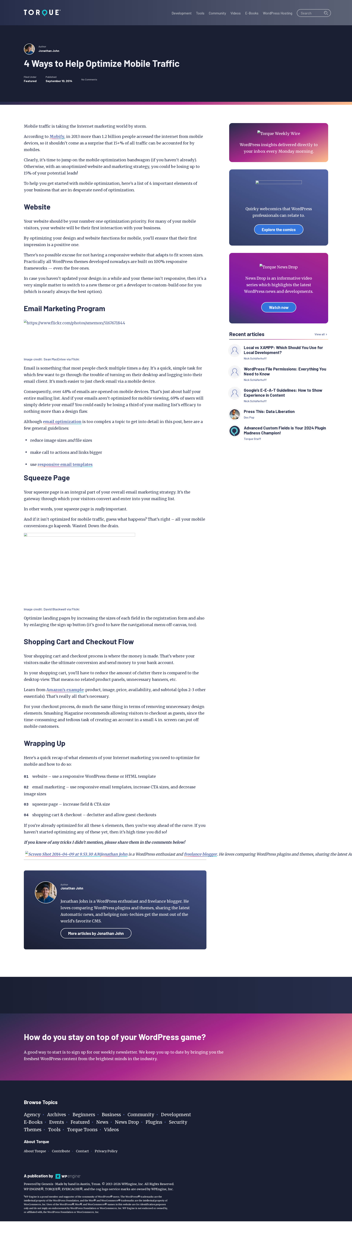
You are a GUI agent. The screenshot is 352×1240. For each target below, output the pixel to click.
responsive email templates (65, 464)
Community (141, 1114)
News (102, 1122)
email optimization (62, 421)
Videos (111, 1130)
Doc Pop (249, 417)
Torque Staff (252, 438)
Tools (54, 1130)
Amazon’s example (65, 689)
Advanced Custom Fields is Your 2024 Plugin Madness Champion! (285, 430)
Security (178, 1122)
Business (111, 1114)
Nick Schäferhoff (255, 358)
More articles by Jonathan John (96, 933)
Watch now (279, 307)
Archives (56, 1114)
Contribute (61, 1151)
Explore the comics (279, 229)
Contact (82, 1151)
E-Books (33, 1122)
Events (56, 1122)
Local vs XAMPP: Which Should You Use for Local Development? (283, 350)
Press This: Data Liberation (269, 411)
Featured (30, 81)
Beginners (84, 1114)
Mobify (57, 136)
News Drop (127, 1122)
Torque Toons (82, 1130)
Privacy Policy (106, 1151)
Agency (32, 1114)
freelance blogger (200, 854)
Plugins (154, 1122)
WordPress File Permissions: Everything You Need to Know (285, 371)
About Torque (35, 1151)
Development (176, 1114)
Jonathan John (48, 50)
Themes (32, 1130)
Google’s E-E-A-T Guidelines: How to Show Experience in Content (283, 393)
